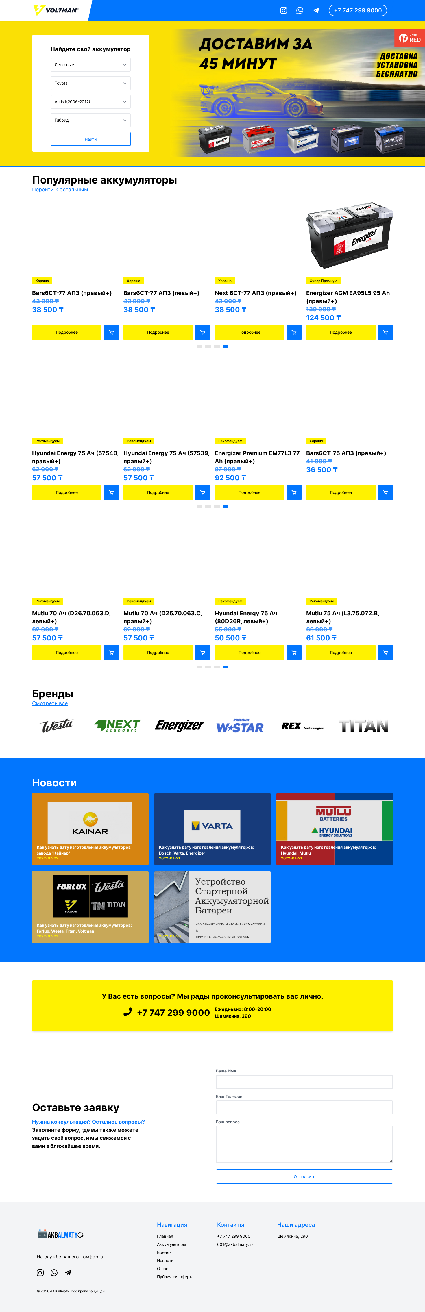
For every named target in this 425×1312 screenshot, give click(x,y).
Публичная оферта (175, 1276)
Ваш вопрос (228, 1121)
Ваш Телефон (229, 1096)
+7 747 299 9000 (358, 10)
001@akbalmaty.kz (235, 1244)
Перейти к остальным (60, 189)
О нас (162, 1268)
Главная (165, 1236)
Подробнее (67, 332)
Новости (54, 782)
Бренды (165, 1252)
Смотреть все (50, 703)
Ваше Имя (226, 1070)
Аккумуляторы (171, 1244)
